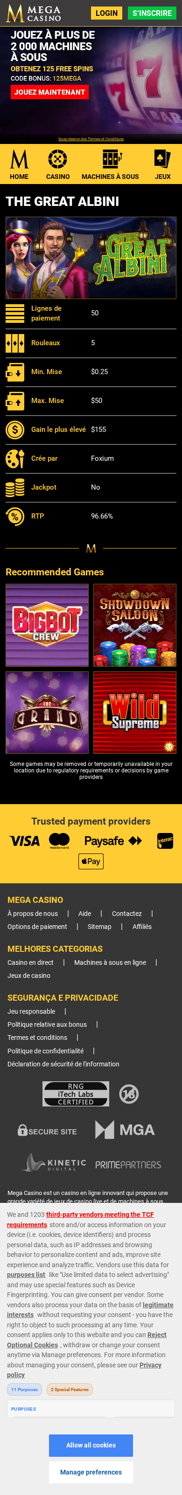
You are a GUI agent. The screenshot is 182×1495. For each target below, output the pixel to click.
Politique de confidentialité (45, 1051)
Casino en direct (30, 963)
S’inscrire (152, 13)
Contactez (127, 914)
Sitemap (100, 927)
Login (107, 13)
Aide (84, 914)
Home (19, 176)
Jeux (163, 176)
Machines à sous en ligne (110, 963)
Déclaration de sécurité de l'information (63, 1064)
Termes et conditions (37, 1038)
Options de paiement (37, 927)
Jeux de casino (28, 976)
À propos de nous (32, 914)
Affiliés (142, 927)
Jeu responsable (31, 1012)
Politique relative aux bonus (47, 1025)
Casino (58, 176)
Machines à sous (110, 176)
